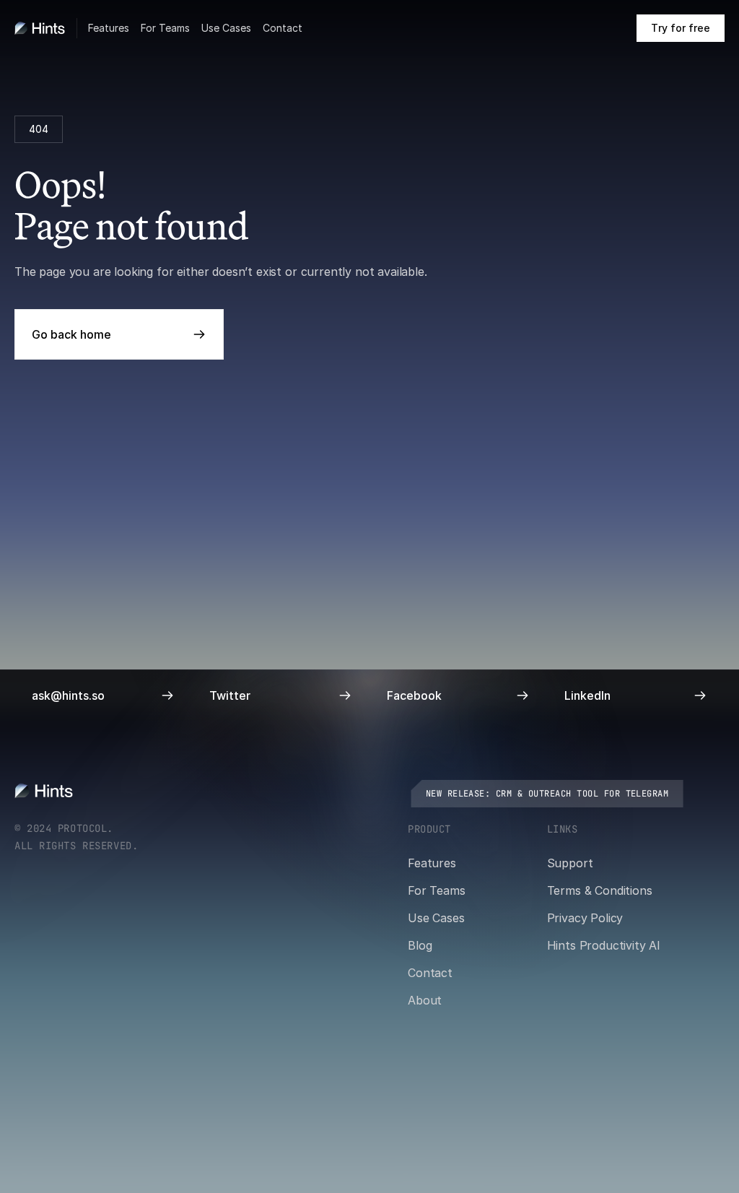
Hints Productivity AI (604, 945)
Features (108, 28)
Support (570, 863)
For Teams (165, 28)
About (425, 1000)
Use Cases (226, 28)
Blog (420, 945)
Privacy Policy (585, 918)
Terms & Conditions (599, 890)
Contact (282, 28)
